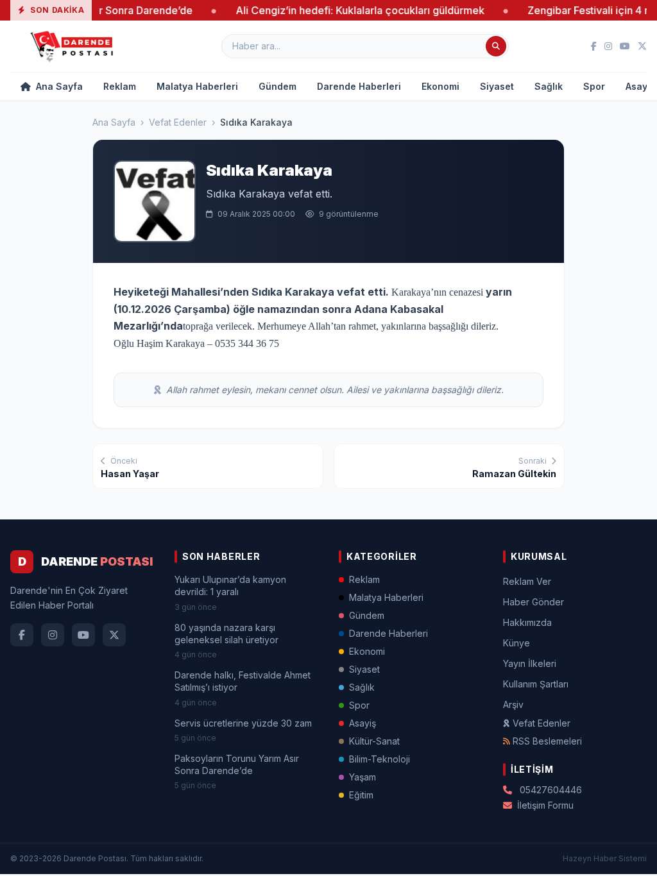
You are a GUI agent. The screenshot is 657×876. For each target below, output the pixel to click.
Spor (594, 86)
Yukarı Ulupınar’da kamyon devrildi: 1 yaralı (230, 585)
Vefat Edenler (178, 122)
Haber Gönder (533, 601)
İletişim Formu (545, 805)
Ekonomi (440, 86)
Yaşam (362, 776)
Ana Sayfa (58, 86)
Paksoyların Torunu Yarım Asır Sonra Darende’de (237, 764)
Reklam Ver (527, 581)
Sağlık (548, 86)
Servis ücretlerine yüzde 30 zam (243, 723)
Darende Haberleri (359, 86)
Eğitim (361, 794)
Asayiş (362, 723)
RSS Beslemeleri (547, 741)
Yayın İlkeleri (529, 663)
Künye (516, 642)
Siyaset (497, 86)
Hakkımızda (527, 622)
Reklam (119, 86)
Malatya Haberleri (197, 86)
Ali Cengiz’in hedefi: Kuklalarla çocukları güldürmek (340, 10)
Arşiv (513, 704)
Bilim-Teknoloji (379, 759)
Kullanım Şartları (535, 683)
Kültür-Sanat (374, 741)
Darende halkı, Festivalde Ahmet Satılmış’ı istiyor (243, 681)
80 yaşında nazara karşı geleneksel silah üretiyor (226, 633)
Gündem (277, 86)
